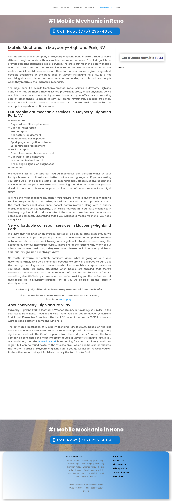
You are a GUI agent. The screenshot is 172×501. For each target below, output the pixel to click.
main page (65, 299)
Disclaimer (118, 476)
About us (64, 7)
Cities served (103, 7)
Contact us (77, 7)
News (117, 7)
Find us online (119, 464)
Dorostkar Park (47, 341)
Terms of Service (121, 472)
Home (55, 7)
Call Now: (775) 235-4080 (85, 31)
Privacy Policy (120, 468)
